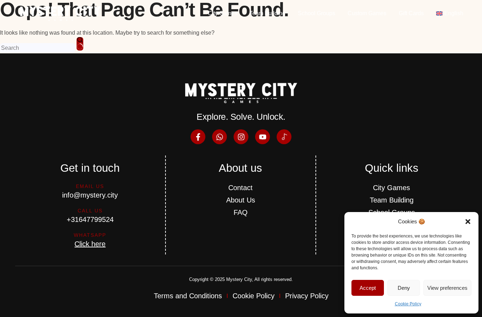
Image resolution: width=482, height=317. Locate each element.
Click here (90, 244)
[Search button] (80, 44)
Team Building (267, 13)
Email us (90, 186)
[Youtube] (262, 136)
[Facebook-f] (198, 136)
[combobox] (37, 48)
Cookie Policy (408, 303)
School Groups (316, 13)
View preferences (447, 288)
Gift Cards (411, 13)
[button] (467, 221)
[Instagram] (241, 136)
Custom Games (367, 13)
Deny (404, 288)
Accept (368, 288)
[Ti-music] (284, 136)
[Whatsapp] (219, 136)
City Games (222, 13)
